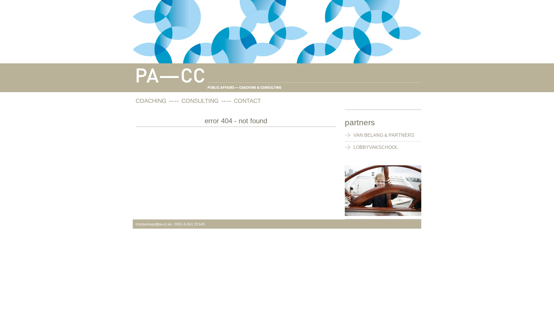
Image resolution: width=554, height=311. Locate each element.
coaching (151, 101)
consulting (200, 101)
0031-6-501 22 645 (190, 224)
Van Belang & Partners (383, 135)
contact (247, 101)
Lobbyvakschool (375, 147)
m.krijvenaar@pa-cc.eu (154, 224)
